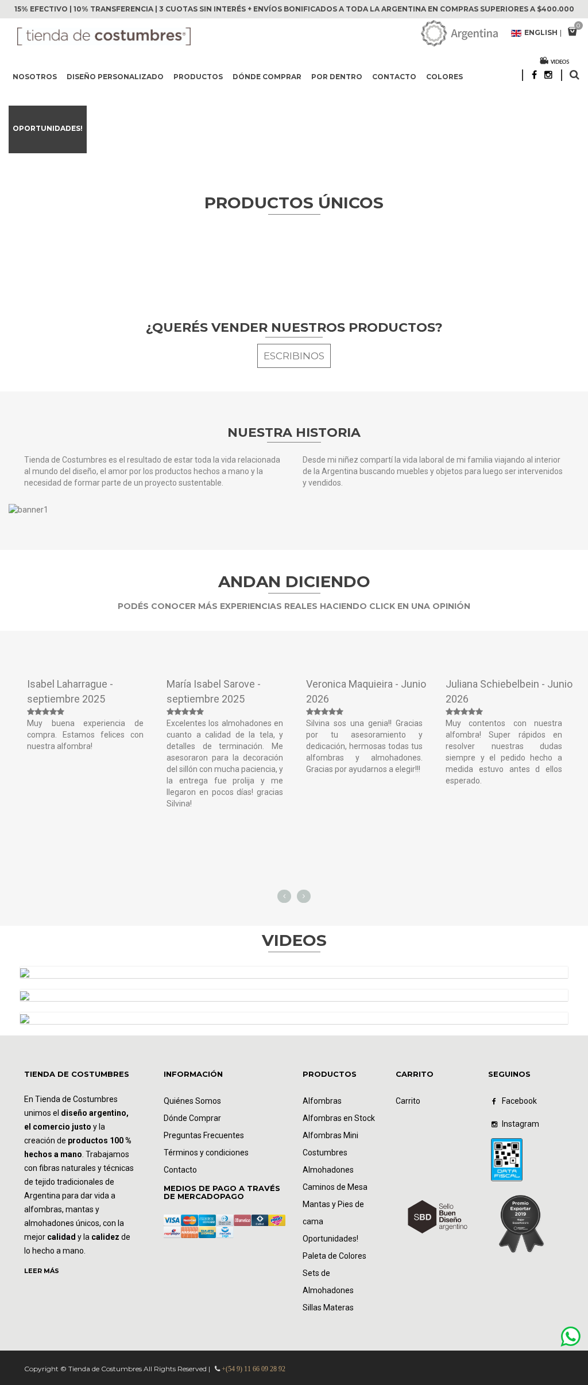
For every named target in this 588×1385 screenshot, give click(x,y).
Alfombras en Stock (339, 1118)
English (541, 33)
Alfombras (322, 1100)
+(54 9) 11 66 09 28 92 (253, 1368)
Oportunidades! (48, 128)
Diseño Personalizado (115, 76)
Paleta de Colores (334, 1255)
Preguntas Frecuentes (204, 1135)
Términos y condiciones (206, 1152)
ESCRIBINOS (294, 356)
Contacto (394, 76)
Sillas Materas (328, 1307)
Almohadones (328, 1169)
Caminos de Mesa (335, 1187)
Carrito (408, 1100)
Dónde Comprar (192, 1118)
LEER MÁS (41, 1271)
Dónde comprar (267, 76)
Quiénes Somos (192, 1100)
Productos (198, 76)
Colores (444, 76)
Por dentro (336, 76)
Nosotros (35, 76)
